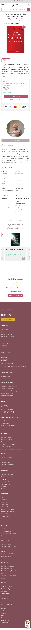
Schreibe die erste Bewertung (15, 295)
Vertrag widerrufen (8, 319)
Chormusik (4, 591)
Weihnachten (5, 620)
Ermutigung (4, 622)
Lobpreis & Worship (6, 586)
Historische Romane (6, 439)
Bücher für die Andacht (7, 511)
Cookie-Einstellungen (7, 393)
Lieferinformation (6, 423)
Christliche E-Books (6, 528)
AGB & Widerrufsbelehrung (9, 386)
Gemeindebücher (6, 518)
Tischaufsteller (5, 573)
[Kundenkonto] (25, 5)
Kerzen (3, 551)
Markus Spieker (9, 251)
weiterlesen (5, 76)
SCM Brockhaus (19, 188)
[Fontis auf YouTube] (2, 315)
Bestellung (4, 421)
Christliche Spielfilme (7, 457)
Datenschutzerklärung (7, 388)
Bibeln (3, 497)
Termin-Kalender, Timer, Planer (9, 571)
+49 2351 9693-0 (20, 0)
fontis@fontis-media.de (7, 412)
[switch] (27, 627)
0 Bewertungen (14, 23)
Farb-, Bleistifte (5, 481)
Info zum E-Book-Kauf (15, 99)
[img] (3, 23)
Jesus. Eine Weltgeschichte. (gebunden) (14, 249)
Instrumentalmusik (6, 593)
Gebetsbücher (5, 514)
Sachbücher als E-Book (7, 536)
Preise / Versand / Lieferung (9, 391)
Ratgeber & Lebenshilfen (8, 444)
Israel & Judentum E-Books (8, 533)
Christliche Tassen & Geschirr (9, 546)
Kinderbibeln (5, 502)
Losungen (4, 578)
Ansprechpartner (6, 332)
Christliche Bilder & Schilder (9, 554)
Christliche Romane (6, 437)
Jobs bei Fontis (5, 376)
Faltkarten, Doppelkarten (8, 477)
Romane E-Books (6, 531)
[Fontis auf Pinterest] (10, 315)
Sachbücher (4, 442)
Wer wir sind (4, 329)
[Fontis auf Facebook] (8, 315)
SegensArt (4, 479)
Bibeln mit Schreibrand (7, 507)
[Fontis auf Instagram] (5, 315)
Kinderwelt (4, 615)
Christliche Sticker (6, 489)
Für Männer (4, 613)
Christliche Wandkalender (8, 566)
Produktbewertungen (7, 395)
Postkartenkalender (6, 568)
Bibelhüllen (4, 504)
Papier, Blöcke (5, 486)
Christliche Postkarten (7, 474)
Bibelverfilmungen (6, 462)
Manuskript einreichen (7, 336)
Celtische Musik (5, 598)
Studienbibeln (5, 499)
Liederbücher (5, 516)
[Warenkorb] (28, 5)
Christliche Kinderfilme (7, 464)
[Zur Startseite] (3, 307)
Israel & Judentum (6, 446)
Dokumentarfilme (6, 460)
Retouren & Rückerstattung (8, 425)
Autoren (3, 608)
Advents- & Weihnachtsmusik (9, 596)
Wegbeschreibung (6, 334)
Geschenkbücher (6, 556)
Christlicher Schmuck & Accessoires (11, 549)
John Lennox (7, 145)
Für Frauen (4, 610)
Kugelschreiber (5, 484)
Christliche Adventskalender (9, 575)
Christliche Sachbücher (7, 509)
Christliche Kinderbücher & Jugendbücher (13, 449)
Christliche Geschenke (7, 544)
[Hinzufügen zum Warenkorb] (23, 258)
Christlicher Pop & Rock (7, 589)
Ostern (3, 618)
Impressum (4, 339)
